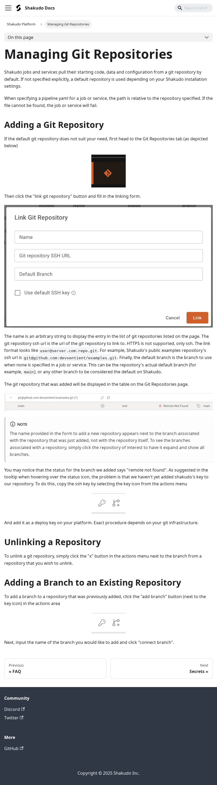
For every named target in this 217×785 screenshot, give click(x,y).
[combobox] (194, 8)
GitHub (11, 748)
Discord (12, 709)
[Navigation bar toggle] (8, 8)
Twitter (11, 718)
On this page (20, 37)
